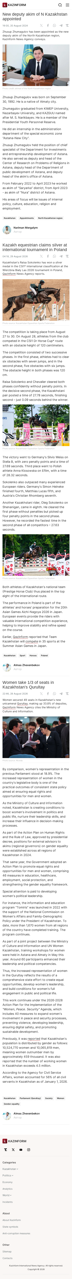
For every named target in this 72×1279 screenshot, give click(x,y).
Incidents (8, 1201)
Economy (8, 1182)
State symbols (10, 1226)
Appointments (27, 218)
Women (60, 1098)
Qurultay (22, 703)
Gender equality (11, 1104)
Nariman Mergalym (26, 227)
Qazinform (9, 273)
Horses (33, 655)
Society (49, 1098)
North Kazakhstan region (50, 218)
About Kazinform (12, 1220)
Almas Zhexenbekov (27, 665)
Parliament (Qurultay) (30, 1098)
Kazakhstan (9, 218)
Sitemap (7, 1251)
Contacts (7, 1258)
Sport (22, 655)
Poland (44, 655)
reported (34, 1038)
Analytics (7, 1188)
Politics (7, 1175)
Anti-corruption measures (16, 1233)
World (6, 1195)
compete (31, 641)
